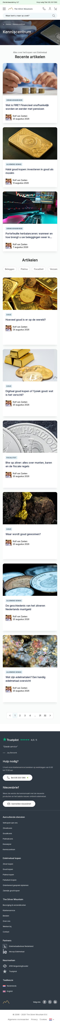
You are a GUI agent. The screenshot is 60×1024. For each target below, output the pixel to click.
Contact (6, 932)
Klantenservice (9, 910)
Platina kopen (8, 875)
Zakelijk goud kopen (11, 891)
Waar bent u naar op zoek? (17, 15)
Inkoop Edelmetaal (16, 952)
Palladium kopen (9, 880)
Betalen (6, 916)
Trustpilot (13, 971)
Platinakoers (8, 839)
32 (45, 715)
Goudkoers (7, 833)
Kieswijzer (7, 844)
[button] (7, 269)
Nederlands (11, 986)
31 (40, 715)
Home (8, 24)
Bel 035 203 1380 (18, 778)
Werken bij (7, 926)
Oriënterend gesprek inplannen (15, 885)
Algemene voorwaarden (18, 1019)
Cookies (43, 1019)
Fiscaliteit (39, 269)
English (9, 991)
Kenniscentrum (9, 849)
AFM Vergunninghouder (18, 966)
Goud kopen (8, 869)
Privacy (34, 1019)
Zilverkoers (7, 828)
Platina (24, 269)
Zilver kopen (8, 864)
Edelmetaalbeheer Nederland (21, 946)
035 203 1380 (52, 2)
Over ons (6, 921)
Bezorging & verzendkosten (14, 905)
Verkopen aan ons (10, 823)
